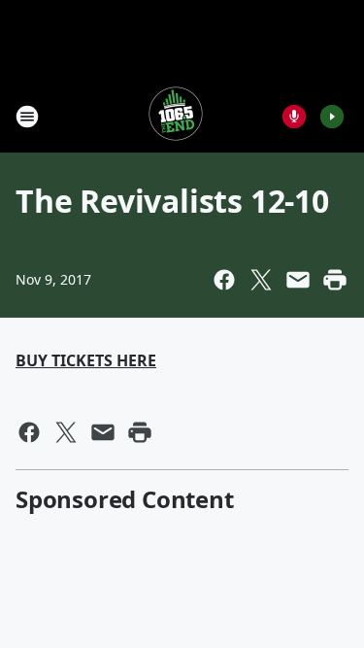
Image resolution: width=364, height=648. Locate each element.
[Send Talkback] (294, 116)
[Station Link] (176, 116)
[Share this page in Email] (298, 279)
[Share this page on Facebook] (224, 279)
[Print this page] (334, 279)
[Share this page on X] (261, 279)
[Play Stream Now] (332, 116)
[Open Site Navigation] (27, 116)
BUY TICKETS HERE (86, 360)
